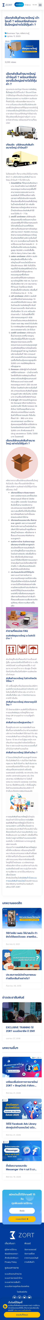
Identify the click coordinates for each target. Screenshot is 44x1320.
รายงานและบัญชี (31, 1257)
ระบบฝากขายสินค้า (12, 1282)
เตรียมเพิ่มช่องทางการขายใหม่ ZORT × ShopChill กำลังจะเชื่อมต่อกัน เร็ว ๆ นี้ (22, 1083)
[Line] (19, 1297)
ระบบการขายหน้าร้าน (13, 1277)
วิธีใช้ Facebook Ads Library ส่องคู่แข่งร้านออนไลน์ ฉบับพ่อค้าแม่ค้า (21, 1125)
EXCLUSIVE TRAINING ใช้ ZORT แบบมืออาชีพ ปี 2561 (20, 1029)
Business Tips (13, 33)
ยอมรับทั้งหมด (22, 1314)
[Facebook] (14, 1297)
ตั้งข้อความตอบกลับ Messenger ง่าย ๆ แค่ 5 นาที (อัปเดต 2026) (21, 1167)
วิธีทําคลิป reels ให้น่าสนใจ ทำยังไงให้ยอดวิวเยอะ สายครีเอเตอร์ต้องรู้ (21, 934)
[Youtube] (29, 1297)
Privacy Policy (11, 1261)
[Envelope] (24, 1297)
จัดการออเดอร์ (30, 1249)
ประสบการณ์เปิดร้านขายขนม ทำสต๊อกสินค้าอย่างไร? (21, 976)
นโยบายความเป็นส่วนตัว (22, 1310)
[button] (40, 5)
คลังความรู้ (24, 33)
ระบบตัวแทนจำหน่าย (13, 1273)
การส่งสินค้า (29, 1261)
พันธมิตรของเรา (11, 1253)
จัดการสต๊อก (29, 1253)
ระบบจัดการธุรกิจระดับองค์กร (17, 1286)
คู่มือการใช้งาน (11, 1249)
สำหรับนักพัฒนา (11, 1257)
